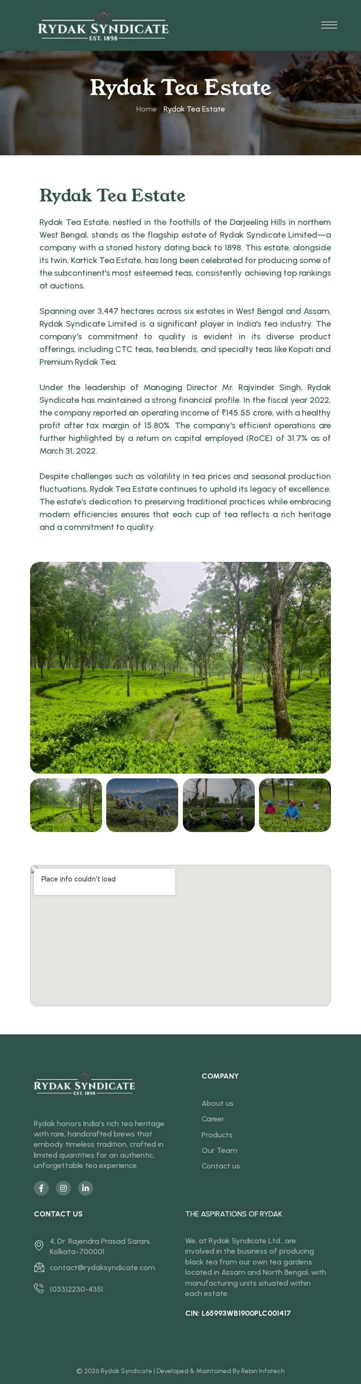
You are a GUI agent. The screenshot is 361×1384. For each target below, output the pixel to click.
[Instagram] (63, 1188)
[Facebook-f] (41, 1188)
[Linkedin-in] (85, 1188)
